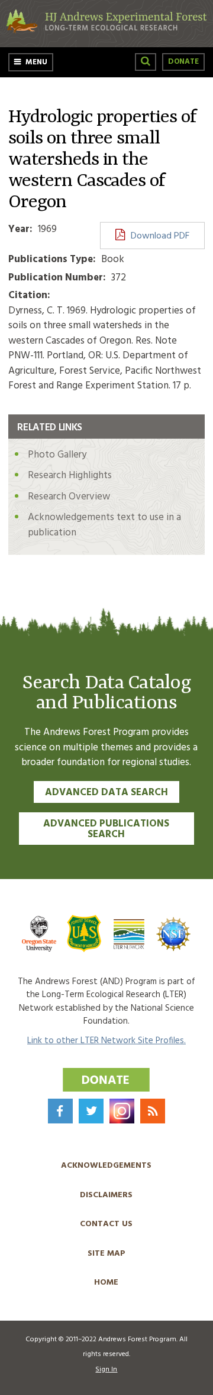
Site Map (106, 1253)
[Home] (106, 31)
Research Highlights (70, 475)
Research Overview (69, 497)
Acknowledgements (106, 1165)
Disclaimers (106, 1195)
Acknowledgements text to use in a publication (104, 525)
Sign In (106, 1370)
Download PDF (160, 236)
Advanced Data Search (106, 793)
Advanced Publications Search (106, 829)
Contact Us (106, 1224)
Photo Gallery (57, 455)
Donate (183, 61)
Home (106, 1282)
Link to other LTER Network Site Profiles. (106, 1041)
